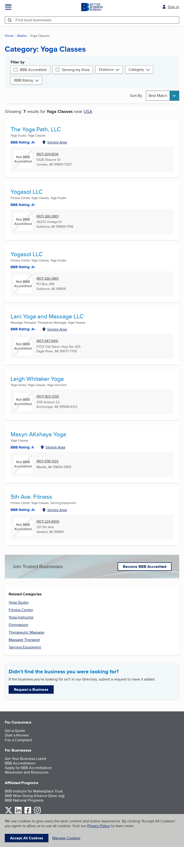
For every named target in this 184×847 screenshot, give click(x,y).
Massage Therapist (24, 639)
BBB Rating (23, 80)
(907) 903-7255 (47, 396)
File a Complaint (18, 740)
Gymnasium (18, 624)
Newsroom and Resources (26, 772)
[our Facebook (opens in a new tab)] (28, 812)
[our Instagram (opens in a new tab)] (37, 812)
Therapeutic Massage (26, 632)
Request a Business (31, 689)
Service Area (57, 142)
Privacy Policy (98, 826)
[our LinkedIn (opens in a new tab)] (18, 812)
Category (136, 69)
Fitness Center (21, 610)
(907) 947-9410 (47, 341)
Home (9, 35)
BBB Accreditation (20, 763)
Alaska (22, 35)
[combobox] (162, 95)
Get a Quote (15, 730)
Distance (106, 69)
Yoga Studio (19, 602)
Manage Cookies (66, 838)
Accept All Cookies (26, 838)
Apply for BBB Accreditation (28, 767)
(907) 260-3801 (47, 216)
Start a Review (17, 735)
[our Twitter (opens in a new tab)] (8, 812)
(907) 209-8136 (47, 154)
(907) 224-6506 (47, 522)
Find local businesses (33, 20)
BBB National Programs (24, 800)
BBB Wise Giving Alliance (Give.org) (34, 795)
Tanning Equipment (25, 647)
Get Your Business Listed (25, 758)
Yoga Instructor (21, 617)
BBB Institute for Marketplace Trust (34, 791)
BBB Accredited (33, 69)
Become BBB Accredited (144, 566)
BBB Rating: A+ (23, 267)
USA (88, 111)
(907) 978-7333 (47, 461)
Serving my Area (75, 69)
